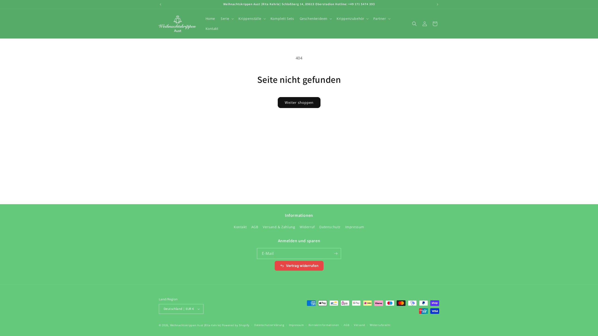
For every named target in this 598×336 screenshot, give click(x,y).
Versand (359, 325)
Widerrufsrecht (380, 325)
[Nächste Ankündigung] (437, 4)
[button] (227, 19)
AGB (254, 227)
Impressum (354, 227)
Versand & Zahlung (279, 227)
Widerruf (307, 227)
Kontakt (240, 227)
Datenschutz (330, 227)
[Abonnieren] (336, 253)
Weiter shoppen (299, 102)
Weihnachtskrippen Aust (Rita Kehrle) (195, 325)
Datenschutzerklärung (269, 325)
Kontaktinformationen (324, 325)
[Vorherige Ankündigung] (160, 4)
